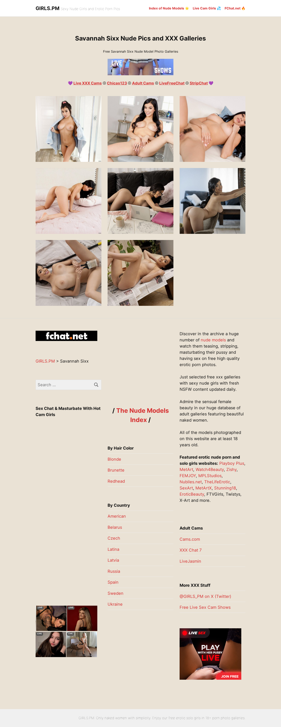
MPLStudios (210, 475)
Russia (114, 571)
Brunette (116, 470)
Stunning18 (225, 488)
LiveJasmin (190, 561)
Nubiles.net (191, 481)
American (117, 516)
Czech (114, 538)
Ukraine (115, 604)
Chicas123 (117, 83)
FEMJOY (188, 475)
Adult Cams (143, 83)
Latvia (113, 560)
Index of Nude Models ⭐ (169, 8)
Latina (113, 549)
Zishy (231, 469)
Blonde (114, 459)
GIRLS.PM (47, 8)
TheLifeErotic (217, 481)
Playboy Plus (231, 463)
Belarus (115, 527)
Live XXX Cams (87, 83)
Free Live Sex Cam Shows (205, 607)
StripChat (199, 83)
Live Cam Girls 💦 (207, 8)
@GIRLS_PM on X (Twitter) (205, 596)
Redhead (116, 481)
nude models (213, 339)
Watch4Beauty (210, 469)
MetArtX (203, 488)
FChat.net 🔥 (235, 8)
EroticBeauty (192, 494)
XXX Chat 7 (191, 550)
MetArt (186, 469)
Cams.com (190, 539)
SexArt (186, 488)
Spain (113, 582)
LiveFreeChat (172, 83)
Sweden (115, 593)
